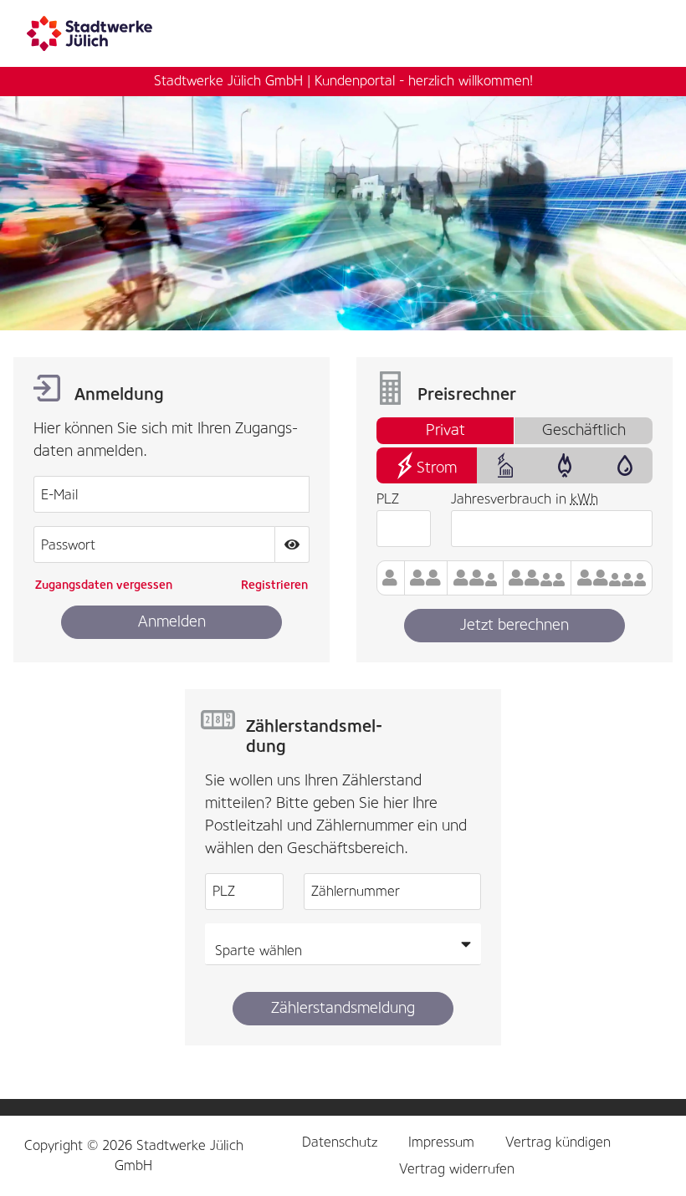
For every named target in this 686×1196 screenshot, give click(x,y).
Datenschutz (339, 1142)
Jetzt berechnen (514, 625)
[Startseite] (95, 33)
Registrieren (274, 585)
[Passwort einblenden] (292, 544)
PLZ (387, 499)
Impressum (441, 1142)
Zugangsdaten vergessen (103, 585)
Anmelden (172, 621)
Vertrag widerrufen (456, 1169)
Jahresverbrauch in (524, 499)
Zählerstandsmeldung (343, 1008)
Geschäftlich (584, 430)
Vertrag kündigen (558, 1142)
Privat (445, 430)
